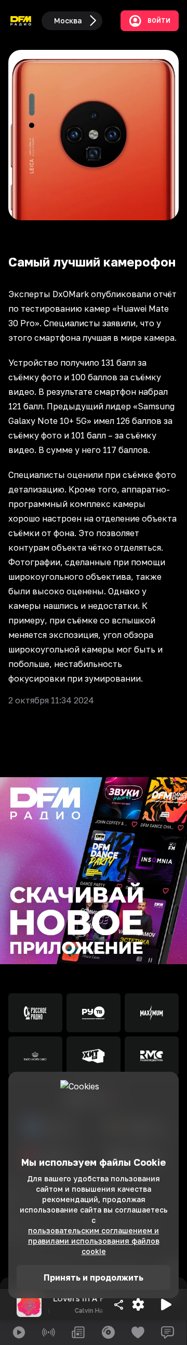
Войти (159, 20)
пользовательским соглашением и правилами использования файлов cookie (93, 1241)
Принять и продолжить (93, 1277)
